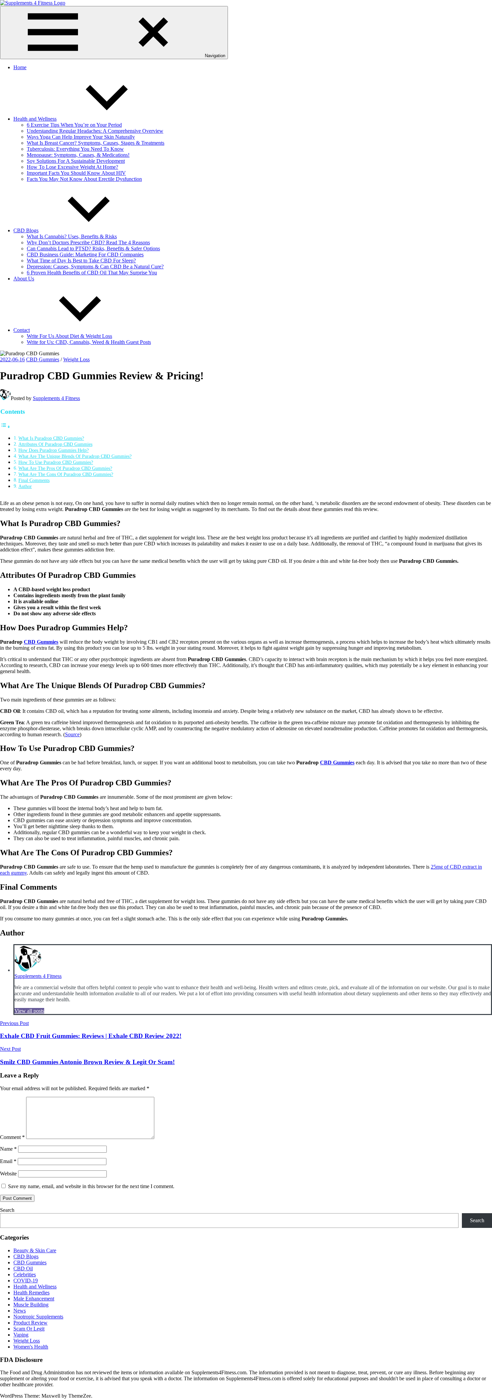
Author (25, 486)
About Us (23, 278)
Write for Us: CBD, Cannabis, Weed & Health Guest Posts (89, 342)
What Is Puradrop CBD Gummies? (51, 438)
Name (8, 1149)
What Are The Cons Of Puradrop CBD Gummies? (65, 474)
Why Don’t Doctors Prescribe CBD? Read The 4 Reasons (88, 242)
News (19, 1310)
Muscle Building (31, 1304)
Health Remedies (31, 1292)
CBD (29, 642)
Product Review (30, 1322)
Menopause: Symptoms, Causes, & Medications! (78, 155)
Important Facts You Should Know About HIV (76, 173)
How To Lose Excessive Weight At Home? (72, 167)
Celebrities (24, 1274)
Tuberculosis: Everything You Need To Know (75, 149)
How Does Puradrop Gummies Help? (53, 450)
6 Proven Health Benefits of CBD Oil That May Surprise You (92, 272)
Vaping (20, 1335)
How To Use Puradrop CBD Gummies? (55, 462)
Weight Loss (76, 359)
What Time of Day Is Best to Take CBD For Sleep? (81, 260)
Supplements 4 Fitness (56, 398)
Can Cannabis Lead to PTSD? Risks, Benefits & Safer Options (93, 248)
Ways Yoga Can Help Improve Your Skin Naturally (81, 137)
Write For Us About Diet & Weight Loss (69, 336)
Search (7, 1210)
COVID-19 (25, 1280)
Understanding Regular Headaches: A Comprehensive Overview (95, 131)
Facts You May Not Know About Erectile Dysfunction (84, 179)
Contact (21, 330)
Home (19, 67)
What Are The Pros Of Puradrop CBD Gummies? (65, 468)
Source (72, 734)
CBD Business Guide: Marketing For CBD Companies (85, 254)
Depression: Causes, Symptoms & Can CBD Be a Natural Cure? (95, 266)
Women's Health (30, 1347)
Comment (12, 1137)
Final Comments (34, 480)
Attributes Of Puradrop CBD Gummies (55, 444)
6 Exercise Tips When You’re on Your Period (74, 125)
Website (8, 1173)
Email (8, 1161)
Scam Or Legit (29, 1328)
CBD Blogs (25, 230)
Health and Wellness (35, 119)
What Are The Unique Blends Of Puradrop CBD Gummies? (75, 456)
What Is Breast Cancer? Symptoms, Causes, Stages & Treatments (95, 143)
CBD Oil (23, 1268)
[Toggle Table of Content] (5, 426)
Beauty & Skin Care (34, 1250)
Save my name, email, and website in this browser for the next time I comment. (91, 1186)
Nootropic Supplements (38, 1316)
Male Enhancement (33, 1298)
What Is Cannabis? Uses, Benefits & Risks (72, 236)
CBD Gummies (42, 359)
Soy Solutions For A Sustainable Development (76, 161)
